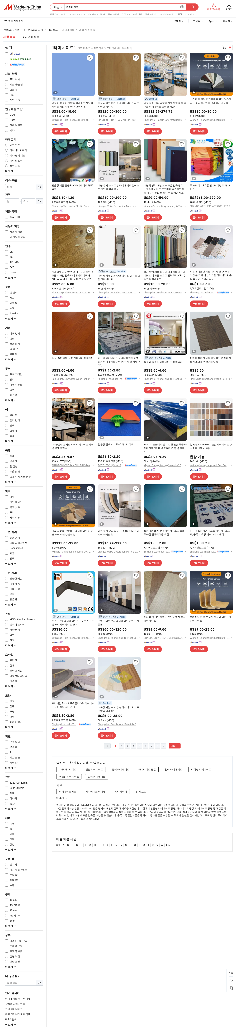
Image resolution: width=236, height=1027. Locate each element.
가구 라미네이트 (68, 769)
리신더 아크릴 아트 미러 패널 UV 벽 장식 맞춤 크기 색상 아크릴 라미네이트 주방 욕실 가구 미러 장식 (211, 275)
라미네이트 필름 (147, 769)
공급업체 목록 (30, 37)
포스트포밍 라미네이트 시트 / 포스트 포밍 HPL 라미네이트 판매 (73, 622)
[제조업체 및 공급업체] (22, 7)
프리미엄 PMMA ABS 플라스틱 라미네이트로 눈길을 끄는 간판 (73, 705)
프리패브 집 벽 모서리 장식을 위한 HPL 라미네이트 (211, 618)
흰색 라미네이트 (173, 769)
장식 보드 (126, 14)
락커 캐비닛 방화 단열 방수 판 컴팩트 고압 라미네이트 (119, 277)
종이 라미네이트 (120, 769)
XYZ (168, 845)
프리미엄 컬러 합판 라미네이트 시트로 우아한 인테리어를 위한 (164, 532)
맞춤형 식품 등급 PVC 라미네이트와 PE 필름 (72, 187)
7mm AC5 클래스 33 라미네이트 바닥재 (73, 358)
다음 (173, 745)
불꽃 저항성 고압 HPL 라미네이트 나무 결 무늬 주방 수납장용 (72, 532)
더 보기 (60, 797)
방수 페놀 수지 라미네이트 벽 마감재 (163, 362)
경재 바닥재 (150, 14)
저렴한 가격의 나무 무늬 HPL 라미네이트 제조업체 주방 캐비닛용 (210, 359)
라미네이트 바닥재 (96, 14)
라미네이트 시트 (77, 14)
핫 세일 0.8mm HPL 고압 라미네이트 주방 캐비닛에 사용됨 (211, 446)
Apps (211, 21)
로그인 (229, 9)
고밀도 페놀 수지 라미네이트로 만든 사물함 (118, 622)
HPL (180, 14)
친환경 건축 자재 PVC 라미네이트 (116, 444)
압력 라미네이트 (96, 776)
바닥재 (64, 14)
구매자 (177, 21)
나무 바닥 (137, 14)
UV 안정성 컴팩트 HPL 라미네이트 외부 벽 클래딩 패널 (72, 446)
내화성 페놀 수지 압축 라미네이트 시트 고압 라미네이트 (118, 709)
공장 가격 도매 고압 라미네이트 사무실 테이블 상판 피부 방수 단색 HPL (72, 104)
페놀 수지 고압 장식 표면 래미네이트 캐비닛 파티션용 (119, 532)
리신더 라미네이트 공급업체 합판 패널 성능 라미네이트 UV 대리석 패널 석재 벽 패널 (119, 361)
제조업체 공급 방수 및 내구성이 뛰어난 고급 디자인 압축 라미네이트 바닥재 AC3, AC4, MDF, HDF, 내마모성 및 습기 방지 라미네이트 (72, 275)
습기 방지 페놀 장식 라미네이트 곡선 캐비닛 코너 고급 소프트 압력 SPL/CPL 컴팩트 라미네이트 (165, 275)
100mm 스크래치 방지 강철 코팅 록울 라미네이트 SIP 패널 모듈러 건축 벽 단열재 (165, 448)
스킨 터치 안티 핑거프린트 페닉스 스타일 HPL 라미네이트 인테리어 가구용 (210, 100)
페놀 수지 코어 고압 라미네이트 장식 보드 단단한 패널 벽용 (119, 187)
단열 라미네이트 (94, 769)
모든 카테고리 (15, 21)
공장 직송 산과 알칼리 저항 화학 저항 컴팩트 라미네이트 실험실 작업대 (165, 104)
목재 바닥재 (113, 14)
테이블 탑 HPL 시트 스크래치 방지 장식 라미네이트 (164, 618)
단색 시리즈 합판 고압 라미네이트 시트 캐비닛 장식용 (118, 104)
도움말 (196, 21)
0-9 (58, 845)
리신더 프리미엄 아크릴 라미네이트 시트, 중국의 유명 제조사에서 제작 (210, 532)
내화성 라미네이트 (201, 769)
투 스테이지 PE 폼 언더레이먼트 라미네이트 (211, 187)
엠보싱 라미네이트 (69, 776)
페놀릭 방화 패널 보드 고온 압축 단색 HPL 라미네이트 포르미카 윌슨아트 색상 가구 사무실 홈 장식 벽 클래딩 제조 (164, 189)
